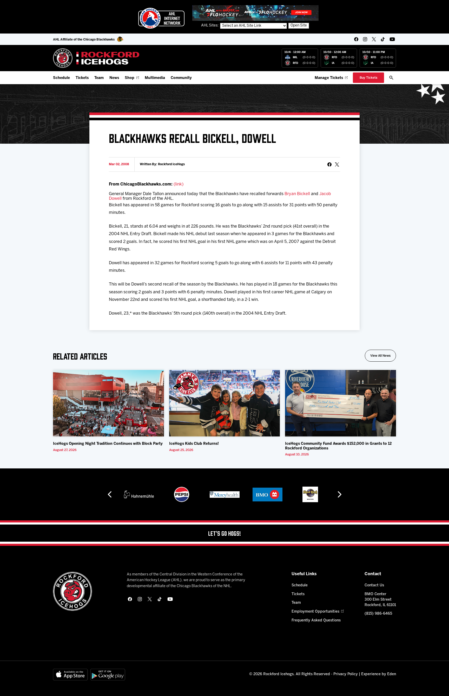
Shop (129, 78)
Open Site (298, 25)
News (114, 78)
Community (181, 78)
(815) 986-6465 (378, 613)
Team (99, 78)
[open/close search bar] (391, 77)
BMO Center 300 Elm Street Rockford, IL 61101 (380, 600)
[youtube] (392, 39)
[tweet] (337, 164)
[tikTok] (383, 39)
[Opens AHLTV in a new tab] (255, 13)
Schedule (61, 78)
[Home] (96, 58)
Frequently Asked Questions (316, 620)
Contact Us (374, 585)
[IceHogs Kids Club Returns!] (224, 403)
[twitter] (374, 39)
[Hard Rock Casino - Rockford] (310, 494)
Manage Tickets (329, 78)
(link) (178, 184)
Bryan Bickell (297, 194)
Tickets (82, 78)
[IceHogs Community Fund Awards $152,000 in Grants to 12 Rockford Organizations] (340, 403)
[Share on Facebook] (329, 164)
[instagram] (365, 39)
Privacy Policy (345, 674)
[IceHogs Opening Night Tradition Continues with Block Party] (108, 403)
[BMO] (267, 494)
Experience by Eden (378, 674)
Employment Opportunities (315, 611)
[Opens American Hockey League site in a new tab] (161, 18)
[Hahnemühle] (139, 494)
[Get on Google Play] (107, 674)
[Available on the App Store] (70, 674)
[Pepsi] (181, 494)
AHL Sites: (210, 25)
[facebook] (356, 39)
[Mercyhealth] (225, 494)
